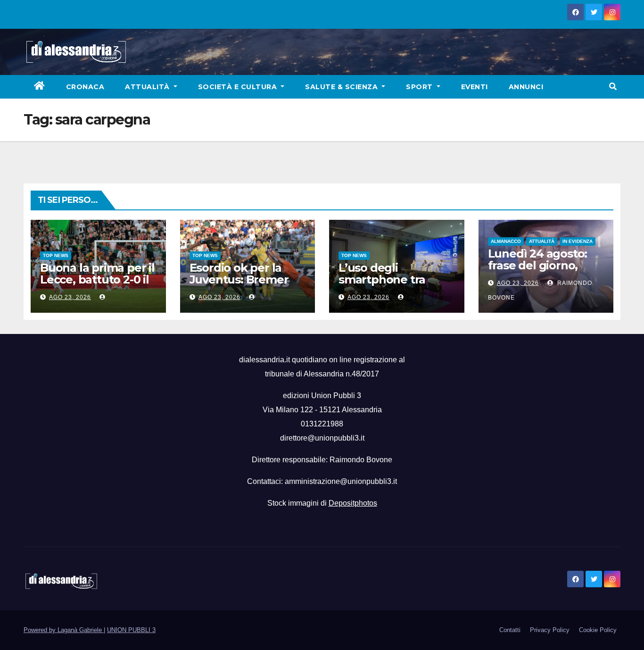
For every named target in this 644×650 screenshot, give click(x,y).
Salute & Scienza (342, 87)
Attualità (148, 87)
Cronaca (85, 87)
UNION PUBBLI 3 (131, 629)
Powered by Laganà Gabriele (64, 629)
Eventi (474, 87)
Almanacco (506, 241)
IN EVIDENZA (577, 241)
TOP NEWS (55, 255)
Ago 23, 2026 (70, 297)
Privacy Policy (550, 629)
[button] (613, 87)
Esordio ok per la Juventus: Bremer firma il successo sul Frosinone (245, 285)
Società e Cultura (238, 87)
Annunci (526, 87)
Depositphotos (353, 503)
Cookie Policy (598, 629)
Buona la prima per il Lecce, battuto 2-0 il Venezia (97, 279)
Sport (420, 87)
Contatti (509, 629)
